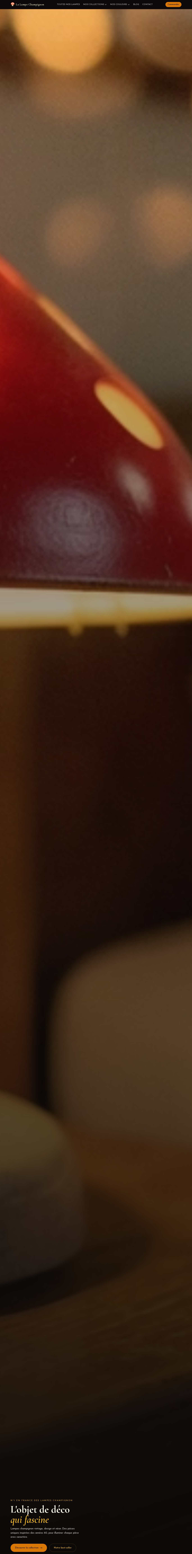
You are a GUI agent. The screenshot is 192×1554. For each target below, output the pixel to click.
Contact (147, 4)
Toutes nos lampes (68, 4)
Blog (136, 4)
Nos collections (93, 4)
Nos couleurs (118, 4)
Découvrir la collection (27, 1548)
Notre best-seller (63, 1548)
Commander (173, 4)
